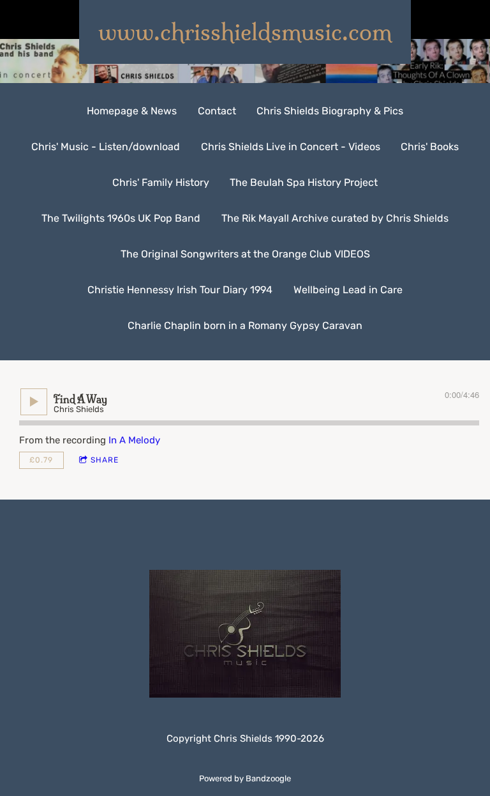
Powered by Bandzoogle (245, 778)
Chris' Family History (160, 182)
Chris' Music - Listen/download (105, 147)
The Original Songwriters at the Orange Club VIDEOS (245, 254)
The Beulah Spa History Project (304, 182)
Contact (217, 111)
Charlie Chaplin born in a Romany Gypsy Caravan (245, 325)
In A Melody (134, 440)
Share (105, 459)
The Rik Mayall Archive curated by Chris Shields (335, 218)
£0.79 (41, 459)
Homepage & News (132, 111)
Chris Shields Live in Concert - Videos (290, 147)
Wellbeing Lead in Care (348, 290)
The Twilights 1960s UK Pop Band (120, 218)
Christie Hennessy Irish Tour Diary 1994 (179, 290)
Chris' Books (430, 147)
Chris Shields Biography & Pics (329, 111)
